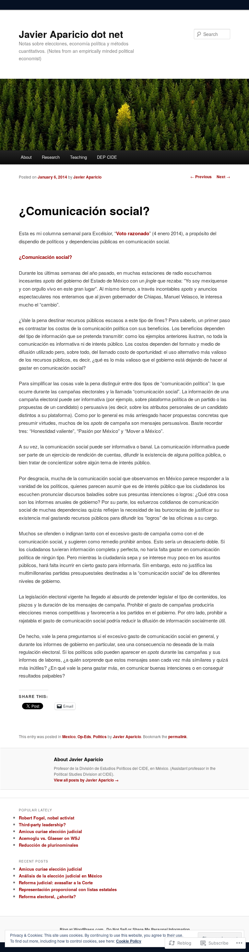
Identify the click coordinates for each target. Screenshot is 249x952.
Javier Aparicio (87, 177)
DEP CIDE (107, 157)
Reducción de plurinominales (48, 845)
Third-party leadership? (42, 824)
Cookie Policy (128, 941)
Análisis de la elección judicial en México (60, 876)
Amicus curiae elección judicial (50, 831)
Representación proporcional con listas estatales (68, 889)
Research (51, 157)
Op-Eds (84, 736)
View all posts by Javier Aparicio (86, 780)
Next (223, 177)
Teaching (78, 157)
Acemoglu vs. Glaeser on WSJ (49, 838)
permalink (177, 736)
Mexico (69, 736)
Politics (100, 736)
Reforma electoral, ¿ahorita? (47, 896)
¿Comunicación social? (45, 257)
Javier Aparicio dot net (71, 34)
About (26, 157)
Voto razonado (132, 233)
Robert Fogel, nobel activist (46, 818)
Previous (201, 177)
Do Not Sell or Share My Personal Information (148, 929)
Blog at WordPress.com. (82, 929)
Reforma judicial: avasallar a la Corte (56, 882)
